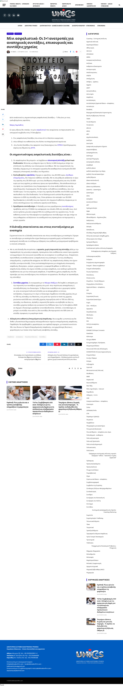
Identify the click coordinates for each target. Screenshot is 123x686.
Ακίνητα (89, 51)
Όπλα (88, 407)
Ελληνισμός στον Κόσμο (94, 239)
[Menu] (4, 5)
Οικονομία (89, 404)
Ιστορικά (89, 327)
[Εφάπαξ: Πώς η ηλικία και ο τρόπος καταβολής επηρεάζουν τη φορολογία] (18, 393)
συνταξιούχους (67, 206)
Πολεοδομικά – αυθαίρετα (94, 435)
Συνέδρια (89, 495)
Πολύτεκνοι (90, 450)
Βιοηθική (89, 109)
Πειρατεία (89, 420)
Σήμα (88, 476)
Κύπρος (88, 361)
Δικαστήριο (90, 193)
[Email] (3, 134)
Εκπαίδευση (90, 230)
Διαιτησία (89, 143)
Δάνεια (88, 128)
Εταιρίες (89, 293)
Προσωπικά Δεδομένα (93, 464)
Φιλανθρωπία (90, 554)
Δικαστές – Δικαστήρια (93, 189)
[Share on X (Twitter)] (73, 51)
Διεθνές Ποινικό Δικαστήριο (95, 174)
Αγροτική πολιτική (92, 42)
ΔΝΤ (87, 205)
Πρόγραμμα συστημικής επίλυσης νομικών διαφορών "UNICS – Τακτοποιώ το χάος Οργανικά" (102, 456)
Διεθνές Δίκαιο (91, 168)
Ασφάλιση (10, 33)
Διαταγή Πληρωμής (92, 159)
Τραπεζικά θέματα (92, 530)
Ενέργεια (89, 259)
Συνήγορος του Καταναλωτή (95, 498)
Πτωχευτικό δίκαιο (92, 470)
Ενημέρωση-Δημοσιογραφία (95, 262)
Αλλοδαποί (89, 54)
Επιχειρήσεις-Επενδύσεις (94, 284)
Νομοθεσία (90, 392)
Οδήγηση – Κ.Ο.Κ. (92, 395)
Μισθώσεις (90, 373)
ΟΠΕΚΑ (60, 145)
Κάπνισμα (89, 336)
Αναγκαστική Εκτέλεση (93, 60)
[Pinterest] (3, 129)
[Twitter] (3, 119)
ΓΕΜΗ (88, 119)
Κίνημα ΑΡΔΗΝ (91, 339)
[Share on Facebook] (70, 51)
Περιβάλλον (90, 423)
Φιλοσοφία (89, 557)
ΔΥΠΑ (33, 148)
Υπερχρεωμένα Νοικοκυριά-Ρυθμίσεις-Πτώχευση (103, 547)
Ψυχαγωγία (90, 573)
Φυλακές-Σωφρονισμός (93, 563)
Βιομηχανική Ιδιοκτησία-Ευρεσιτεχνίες (99, 112)
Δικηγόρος (19, 337)
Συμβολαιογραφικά (92, 482)
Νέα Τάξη (89, 386)
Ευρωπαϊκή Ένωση (92, 296)
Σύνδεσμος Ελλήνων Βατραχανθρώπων (99, 488)
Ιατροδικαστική (91, 312)
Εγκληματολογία (91, 208)
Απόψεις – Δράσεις (92, 82)
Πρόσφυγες (90, 461)
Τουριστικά (90, 527)
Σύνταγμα (89, 504)
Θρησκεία (89, 309)
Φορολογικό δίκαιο (92, 560)
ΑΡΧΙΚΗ (20, 26)
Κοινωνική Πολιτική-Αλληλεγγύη (97, 349)
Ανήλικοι (89, 63)
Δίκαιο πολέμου (91, 183)
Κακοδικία (89, 333)
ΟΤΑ (87, 413)
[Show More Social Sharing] (80, 51)
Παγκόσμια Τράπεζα (92, 416)
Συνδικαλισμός (91, 491)
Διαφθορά (89, 165)
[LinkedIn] (3, 124)
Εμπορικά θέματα (53, 5)
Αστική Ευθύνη (91, 91)
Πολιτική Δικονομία (92, 438)
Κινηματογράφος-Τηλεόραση (95, 343)
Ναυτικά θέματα (91, 383)
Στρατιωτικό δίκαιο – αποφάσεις (96, 479)
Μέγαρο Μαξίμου (51, 283)
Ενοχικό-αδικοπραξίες (91, 5)
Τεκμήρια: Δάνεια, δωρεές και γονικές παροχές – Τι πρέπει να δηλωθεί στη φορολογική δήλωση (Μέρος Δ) (70, 407)
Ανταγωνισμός (91, 69)
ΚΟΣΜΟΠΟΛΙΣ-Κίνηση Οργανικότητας (98, 352)
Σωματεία (89, 515)
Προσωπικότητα (91, 467)
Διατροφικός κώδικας (93, 162)
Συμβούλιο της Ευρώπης (94, 485)
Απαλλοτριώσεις (91, 72)
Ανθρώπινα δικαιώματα (94, 66)
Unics (14, 51)
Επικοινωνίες (90, 278)
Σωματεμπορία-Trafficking (94, 518)
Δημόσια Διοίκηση (92, 137)
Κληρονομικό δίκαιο (92, 346)
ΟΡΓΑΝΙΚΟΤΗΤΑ (91, 410)
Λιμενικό (89, 367)
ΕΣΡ (87, 290)
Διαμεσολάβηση (91, 149)
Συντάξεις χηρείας (20, 283)
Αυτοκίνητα (90, 106)
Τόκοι (88, 524)
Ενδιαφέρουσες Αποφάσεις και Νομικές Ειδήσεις (103, 252)
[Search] (119, 5)
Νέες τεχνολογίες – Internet (95, 389)
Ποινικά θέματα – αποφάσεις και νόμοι (19, 5)
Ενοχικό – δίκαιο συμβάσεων (106, 5)
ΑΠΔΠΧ (88, 75)
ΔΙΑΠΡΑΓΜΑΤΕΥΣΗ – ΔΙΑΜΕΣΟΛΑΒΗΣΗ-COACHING (54, 26)
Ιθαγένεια (89, 318)
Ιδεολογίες (89, 315)
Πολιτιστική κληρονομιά (94, 444)
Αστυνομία (89, 94)
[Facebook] (3, 114)
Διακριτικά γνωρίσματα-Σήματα (96, 146)
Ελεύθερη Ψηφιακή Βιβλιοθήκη (96, 233)
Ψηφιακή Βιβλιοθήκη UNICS (95, 569)
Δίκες (88, 196)
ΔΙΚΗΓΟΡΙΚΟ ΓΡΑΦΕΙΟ (31, 26)
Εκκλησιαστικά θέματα (93, 223)
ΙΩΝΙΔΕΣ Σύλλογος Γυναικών (95, 330)
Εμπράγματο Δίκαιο (66, 5)
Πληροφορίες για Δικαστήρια (95, 426)
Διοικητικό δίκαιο (91, 202)
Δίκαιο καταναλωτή (92, 180)
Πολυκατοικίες (91, 447)
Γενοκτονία (89, 125)
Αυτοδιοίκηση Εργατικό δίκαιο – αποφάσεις (100, 103)
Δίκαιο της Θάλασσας (93, 186)
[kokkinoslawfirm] (63, 15)
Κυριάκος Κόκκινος (31, 337)
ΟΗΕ (87, 398)
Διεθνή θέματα (91, 177)
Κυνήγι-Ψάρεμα (91, 358)
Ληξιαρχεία (90, 364)
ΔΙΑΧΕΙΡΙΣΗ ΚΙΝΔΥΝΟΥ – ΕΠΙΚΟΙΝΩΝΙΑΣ (83, 26)
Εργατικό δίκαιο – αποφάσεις (39, 5)
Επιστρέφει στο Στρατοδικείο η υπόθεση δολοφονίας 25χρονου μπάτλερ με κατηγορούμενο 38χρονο (27, 357)
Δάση (88, 131)
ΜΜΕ (88, 376)
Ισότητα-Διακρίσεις (92, 324)
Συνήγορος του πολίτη (93, 501)
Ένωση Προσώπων (92, 272)
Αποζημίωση (79, 5)
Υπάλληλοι (89, 543)
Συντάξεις (18, 33)
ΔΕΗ (87, 134)
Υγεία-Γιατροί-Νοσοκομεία (94, 537)
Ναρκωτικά (90, 380)
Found (2, 685)
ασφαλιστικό (41, 130)
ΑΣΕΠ (88, 88)
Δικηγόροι (89, 199)
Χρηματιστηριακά (92, 566)
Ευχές (88, 302)
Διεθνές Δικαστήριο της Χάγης (95, 171)
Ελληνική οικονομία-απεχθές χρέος (97, 236)
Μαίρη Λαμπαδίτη (16, 125)
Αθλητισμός (90, 48)
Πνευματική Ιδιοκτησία (93, 429)
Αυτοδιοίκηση (90, 100)
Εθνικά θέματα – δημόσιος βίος (96, 217)
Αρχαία (88, 85)
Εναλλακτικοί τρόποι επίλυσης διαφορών (99, 248)
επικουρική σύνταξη (56, 160)
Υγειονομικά (90, 540)
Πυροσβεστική (91, 473)
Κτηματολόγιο (91, 355)
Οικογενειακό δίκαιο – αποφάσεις (97, 401)
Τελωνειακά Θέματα (92, 521)
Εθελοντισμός (90, 214)
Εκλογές (88, 226)
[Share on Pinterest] (76, 51)
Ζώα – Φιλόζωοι (91, 306)
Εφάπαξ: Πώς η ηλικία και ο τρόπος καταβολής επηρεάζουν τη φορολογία (18, 405)
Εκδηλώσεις (90, 220)
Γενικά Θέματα (91, 122)
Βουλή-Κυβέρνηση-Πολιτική (95, 116)
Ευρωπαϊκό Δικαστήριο (93, 299)
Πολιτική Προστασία (93, 441)
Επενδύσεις (90, 275)
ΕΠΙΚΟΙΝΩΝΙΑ (101, 26)
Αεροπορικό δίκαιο (92, 45)
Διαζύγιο (89, 140)
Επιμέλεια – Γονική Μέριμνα (95, 281)
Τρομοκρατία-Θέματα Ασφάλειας (97, 534)
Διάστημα (89, 156)
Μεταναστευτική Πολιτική (94, 370)
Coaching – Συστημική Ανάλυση (96, 38)
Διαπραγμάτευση (91, 153)
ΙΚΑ (87, 321)
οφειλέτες (30, 175)
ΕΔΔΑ (88, 211)
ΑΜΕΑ (88, 57)
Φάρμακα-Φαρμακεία (93, 551)
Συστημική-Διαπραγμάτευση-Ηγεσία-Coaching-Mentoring (104, 511)
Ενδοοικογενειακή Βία (93, 256)
